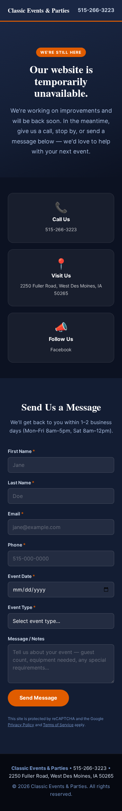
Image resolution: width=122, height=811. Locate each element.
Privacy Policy (21, 724)
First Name (21, 451)
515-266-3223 (96, 10)
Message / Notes (26, 638)
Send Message (38, 697)
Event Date (21, 576)
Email (16, 513)
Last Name (21, 482)
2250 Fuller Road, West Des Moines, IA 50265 (61, 776)
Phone (17, 544)
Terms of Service (58, 724)
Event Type (22, 607)
